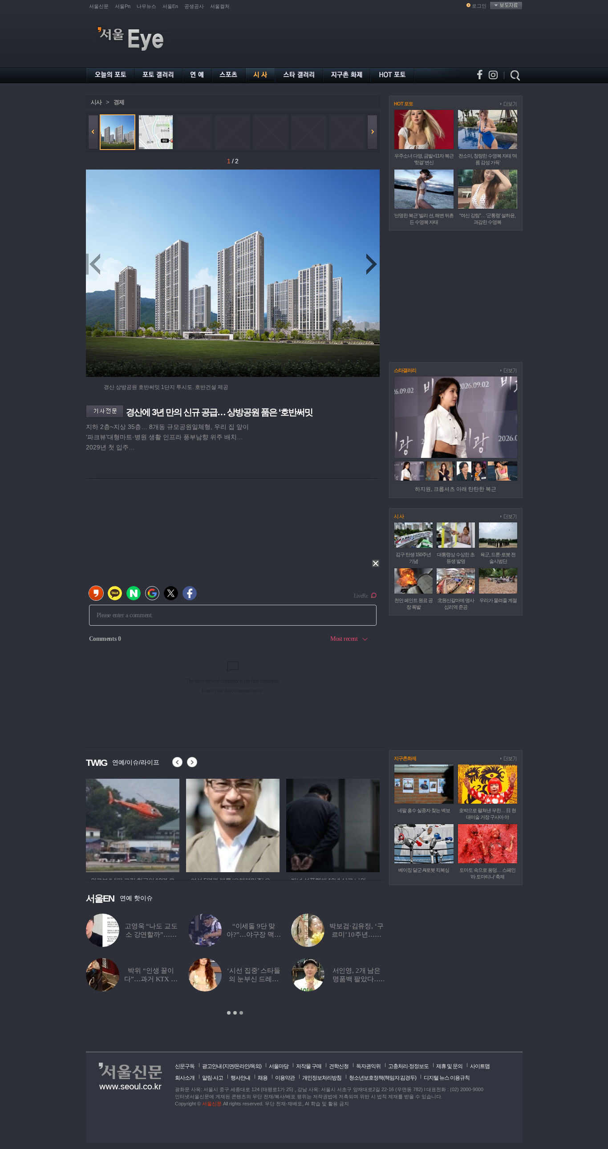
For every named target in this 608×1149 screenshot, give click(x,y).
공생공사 (194, 6)
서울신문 (99, 6)
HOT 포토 (403, 103)
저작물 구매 (308, 1066)
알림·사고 (212, 1078)
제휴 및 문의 (449, 1066)
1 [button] (229, 1013)
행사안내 (240, 1078)
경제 (118, 102)
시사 (96, 102)
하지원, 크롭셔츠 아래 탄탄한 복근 (455, 489)
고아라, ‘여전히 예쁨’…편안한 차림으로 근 (253, 979)
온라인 (242, 1066)
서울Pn (122, 6)
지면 (229, 1066)
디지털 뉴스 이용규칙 (447, 1078)
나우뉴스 (146, 6)
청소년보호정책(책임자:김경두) (382, 1078)
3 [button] (241, 1013)
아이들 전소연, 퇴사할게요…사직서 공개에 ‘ (151, 979)
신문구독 (185, 1066)
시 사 (399, 516)
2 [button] (235, 1013)
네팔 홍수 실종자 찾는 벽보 (423, 810)
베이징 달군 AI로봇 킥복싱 (423, 870)
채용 (263, 1078)
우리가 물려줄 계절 (498, 600)
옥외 (255, 1066)
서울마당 (278, 1066)
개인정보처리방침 (321, 1078)
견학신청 (339, 1066)
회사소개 (185, 1078)
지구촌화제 (405, 758)
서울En (170, 6)
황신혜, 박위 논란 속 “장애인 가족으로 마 (356, 934)
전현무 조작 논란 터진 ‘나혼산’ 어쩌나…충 (150, 934)
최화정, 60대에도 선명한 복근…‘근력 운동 (357, 979)
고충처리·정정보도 (408, 1066)
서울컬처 (220, 6)
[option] (132, 824)
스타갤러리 (405, 370)
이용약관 (285, 1078)
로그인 (479, 5)
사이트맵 (480, 1066)
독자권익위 (368, 1066)
